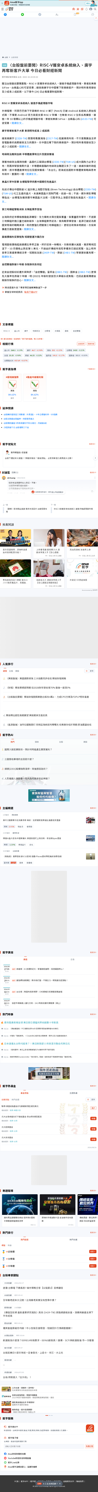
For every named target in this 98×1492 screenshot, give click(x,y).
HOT (13, 969)
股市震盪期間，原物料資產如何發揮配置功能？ (15, 551)
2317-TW (52, 138)
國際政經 (16, 833)
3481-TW (69, 252)
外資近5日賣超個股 (78, 580)
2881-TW (61, 272)
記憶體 (11, 1251)
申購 (93, 1118)
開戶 (93, 1108)
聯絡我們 (80, 1481)
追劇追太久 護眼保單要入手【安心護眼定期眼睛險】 (48, 581)
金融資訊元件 (68, 1481)
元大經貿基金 (7, 1127)
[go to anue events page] (86, 9)
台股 (6, 57)
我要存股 (91, 344)
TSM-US (70, 161)
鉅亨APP (24, 1481)
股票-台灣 (13, 1120)
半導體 (11, 1265)
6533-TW (87, 119)
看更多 (91, 444)
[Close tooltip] (91, 20)
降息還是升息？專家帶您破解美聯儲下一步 (26, 287)
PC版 (16, 1481)
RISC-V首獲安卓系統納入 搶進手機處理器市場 (73, 508)
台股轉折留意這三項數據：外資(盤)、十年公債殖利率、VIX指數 (30, 414)
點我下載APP (31, 291)
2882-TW (84, 272)
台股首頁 (81, 344)
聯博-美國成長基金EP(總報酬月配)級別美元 (20, 1106)
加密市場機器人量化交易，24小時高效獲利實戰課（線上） (37, 1003)
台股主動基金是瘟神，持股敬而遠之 (19, 418)
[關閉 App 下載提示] (2, 3)
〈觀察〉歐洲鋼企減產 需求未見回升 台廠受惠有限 (26, 510)
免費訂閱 (89, 1446)
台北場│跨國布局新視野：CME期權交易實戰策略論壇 (37, 991)
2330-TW (58, 161)
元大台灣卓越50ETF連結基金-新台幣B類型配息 (22, 1116)
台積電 (11, 1258)
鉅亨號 (33, 1481)
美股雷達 (15, 815)
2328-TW (21, 138)
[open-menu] (2, 9)
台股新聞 (14, 57)
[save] (75, 14)
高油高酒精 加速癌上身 (80, 549)
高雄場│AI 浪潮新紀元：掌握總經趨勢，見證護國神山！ (38, 968)
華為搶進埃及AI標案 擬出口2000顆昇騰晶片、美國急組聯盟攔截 (15, 581)
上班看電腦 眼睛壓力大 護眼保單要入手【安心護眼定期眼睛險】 (48, 551)
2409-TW (48, 252)
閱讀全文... (18, 123)
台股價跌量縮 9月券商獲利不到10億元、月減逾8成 (25, 423)
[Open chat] (92, 14)
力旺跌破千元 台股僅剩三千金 (16, 427)
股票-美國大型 (15, 1110)
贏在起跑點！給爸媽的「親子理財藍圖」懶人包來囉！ (24, 339)
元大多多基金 (7, 1137)
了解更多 (90, 369)
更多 (91, 671)
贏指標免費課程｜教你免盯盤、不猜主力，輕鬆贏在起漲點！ (40, 980)
